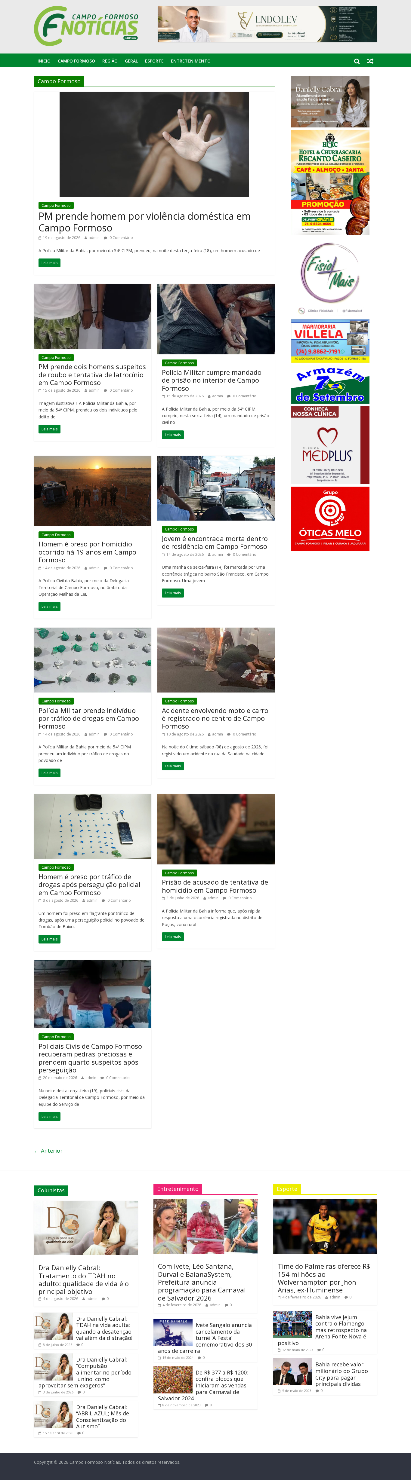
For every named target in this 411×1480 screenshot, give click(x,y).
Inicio (44, 61)
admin (94, 237)
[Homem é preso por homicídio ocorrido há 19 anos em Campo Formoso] (92, 459)
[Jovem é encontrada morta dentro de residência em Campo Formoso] (216, 459)
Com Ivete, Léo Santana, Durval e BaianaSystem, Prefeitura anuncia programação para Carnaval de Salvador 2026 (202, 1281)
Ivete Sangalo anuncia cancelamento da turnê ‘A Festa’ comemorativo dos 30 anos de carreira (205, 1337)
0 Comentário (121, 237)
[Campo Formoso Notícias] (86, 9)
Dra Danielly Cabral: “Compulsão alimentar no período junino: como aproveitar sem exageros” (85, 1372)
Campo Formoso (76, 61)
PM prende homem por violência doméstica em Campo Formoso (145, 221)
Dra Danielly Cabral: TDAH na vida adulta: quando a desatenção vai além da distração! (104, 1328)
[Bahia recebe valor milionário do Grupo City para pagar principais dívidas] (292, 1361)
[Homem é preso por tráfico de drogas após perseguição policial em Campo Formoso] (92, 797)
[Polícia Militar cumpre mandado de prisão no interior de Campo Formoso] (216, 287)
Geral (131, 61)
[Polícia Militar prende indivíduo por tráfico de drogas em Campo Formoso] (92, 631)
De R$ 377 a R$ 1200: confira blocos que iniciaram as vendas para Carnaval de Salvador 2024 (203, 1385)
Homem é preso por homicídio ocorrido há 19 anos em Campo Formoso (87, 551)
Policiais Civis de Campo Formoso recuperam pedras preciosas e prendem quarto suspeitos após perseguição (90, 1057)
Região (110, 61)
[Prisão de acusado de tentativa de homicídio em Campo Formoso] (216, 797)
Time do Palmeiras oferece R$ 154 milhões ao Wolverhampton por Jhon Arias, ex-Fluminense (324, 1277)
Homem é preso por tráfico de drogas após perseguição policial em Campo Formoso (90, 884)
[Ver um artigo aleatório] (370, 61)
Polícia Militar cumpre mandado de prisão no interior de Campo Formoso (211, 380)
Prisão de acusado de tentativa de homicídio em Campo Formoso (215, 885)
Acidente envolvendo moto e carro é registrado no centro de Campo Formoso (215, 718)
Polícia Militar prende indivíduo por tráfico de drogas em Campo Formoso (89, 718)
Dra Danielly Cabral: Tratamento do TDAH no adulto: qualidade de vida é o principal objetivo (84, 1279)
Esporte (154, 61)
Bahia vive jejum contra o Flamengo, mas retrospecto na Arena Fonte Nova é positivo (322, 1330)
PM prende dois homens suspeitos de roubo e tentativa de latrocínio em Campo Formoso (92, 374)
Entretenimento (191, 61)
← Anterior (48, 1150)
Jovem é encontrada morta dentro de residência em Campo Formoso (215, 542)
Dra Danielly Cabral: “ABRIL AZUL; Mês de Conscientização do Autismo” (102, 1416)
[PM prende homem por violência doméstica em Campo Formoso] (154, 95)
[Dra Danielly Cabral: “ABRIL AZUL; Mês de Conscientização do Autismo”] (53, 1404)
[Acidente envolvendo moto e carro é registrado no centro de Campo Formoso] (216, 631)
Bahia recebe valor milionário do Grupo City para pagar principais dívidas (341, 1374)
